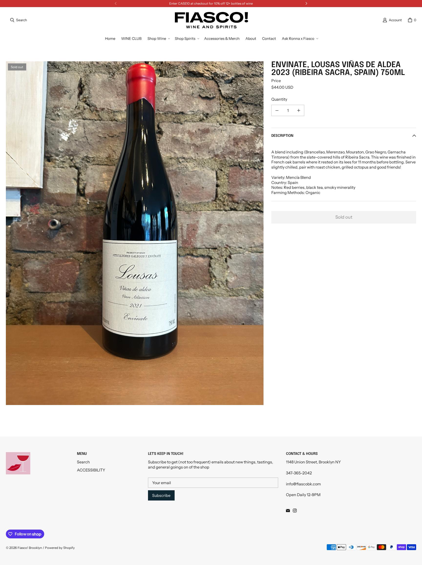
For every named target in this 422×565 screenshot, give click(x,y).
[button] (158, 38)
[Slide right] (306, 3)
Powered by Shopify (60, 548)
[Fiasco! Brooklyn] (211, 20)
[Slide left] (115, 3)
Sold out (343, 217)
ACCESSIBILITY (91, 470)
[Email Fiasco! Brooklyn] (288, 510)
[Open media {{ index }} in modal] (135, 233)
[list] (135, 233)
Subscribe (161, 495)
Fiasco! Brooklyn (30, 548)
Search (83, 461)
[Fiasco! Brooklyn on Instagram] (294, 510)
